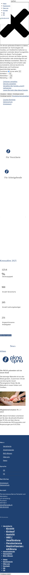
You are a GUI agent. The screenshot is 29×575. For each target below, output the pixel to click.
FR (4, 474)
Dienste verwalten (9, 84)
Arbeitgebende (8, 450)
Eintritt (10, 528)
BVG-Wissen (7, 453)
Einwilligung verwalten (5, 574)
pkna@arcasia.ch (6, 505)
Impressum (7, 104)
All (1, 351)
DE (4, 470)
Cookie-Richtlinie (9, 100)
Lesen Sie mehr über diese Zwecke (15, 90)
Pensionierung (14, 543)
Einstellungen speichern (6, 96)
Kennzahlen (7, 554)
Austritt (10, 534)
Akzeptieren (3, 94)
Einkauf (10, 531)
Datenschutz (8, 102)
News (4, 351)
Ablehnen (10, 94)
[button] (14, 23)
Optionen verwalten (10, 81)
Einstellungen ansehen (18, 94)
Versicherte (7, 446)
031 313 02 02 (4, 507)
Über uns (6, 457)
